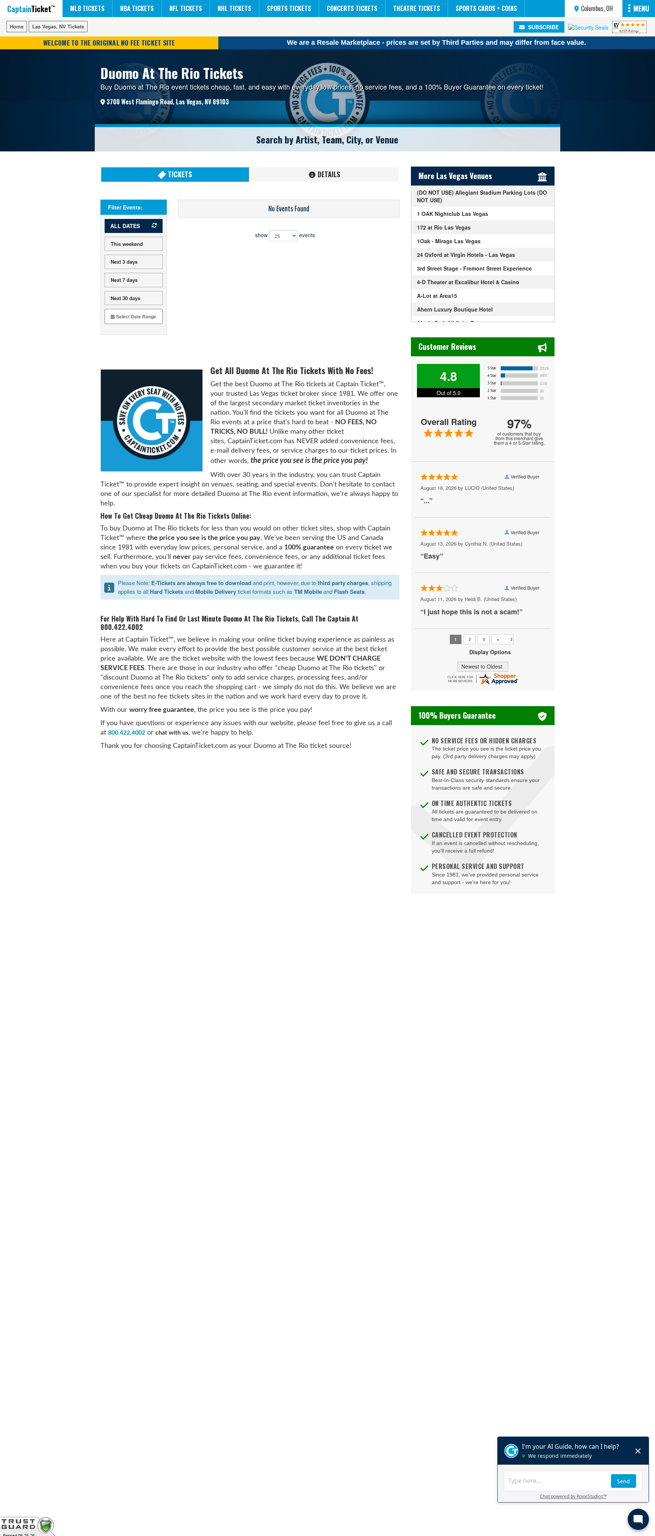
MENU (641, 8)
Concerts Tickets (352, 8)
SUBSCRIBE (543, 27)
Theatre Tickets (416, 8)
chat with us (171, 733)
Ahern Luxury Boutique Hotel (455, 309)
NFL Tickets (185, 8)
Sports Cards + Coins (486, 8)
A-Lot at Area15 (437, 295)
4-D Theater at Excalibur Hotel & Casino (468, 282)
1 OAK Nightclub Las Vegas (452, 213)
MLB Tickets (87, 8)
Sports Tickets (289, 8)
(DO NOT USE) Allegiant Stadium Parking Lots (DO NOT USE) (482, 196)
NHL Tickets (234, 8)
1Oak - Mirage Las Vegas (449, 241)
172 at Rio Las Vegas (444, 227)
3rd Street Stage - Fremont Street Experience (474, 268)
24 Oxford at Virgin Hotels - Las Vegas (466, 254)
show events (285, 234)
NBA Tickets (137, 8)
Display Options (490, 652)
